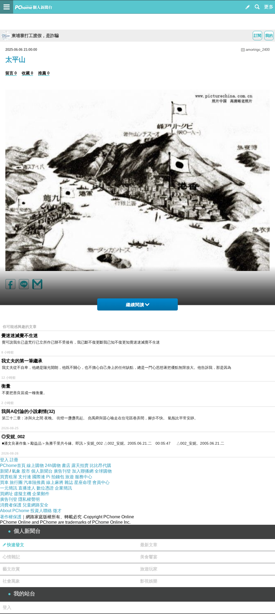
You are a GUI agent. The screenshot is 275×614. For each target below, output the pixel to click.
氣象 (16, 471)
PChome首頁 (13, 465)
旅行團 (16, 482)
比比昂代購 (100, 465)
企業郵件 (40, 493)
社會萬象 (11, 581)
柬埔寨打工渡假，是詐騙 (35, 35)
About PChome (14, 510)
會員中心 (101, 482)
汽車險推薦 (34, 482)
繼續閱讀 (135, 304)
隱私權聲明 (29, 499)
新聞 (4, 471)
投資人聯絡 (41, 510)
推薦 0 (43, 73)
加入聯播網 (82, 471)
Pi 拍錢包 (55, 476)
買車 (4, 482)
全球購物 (103, 471)
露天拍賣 (80, 465)
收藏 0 (27, 73)
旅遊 (69, 476)
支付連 (24, 476)
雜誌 (68, 482)
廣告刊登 (62, 471)
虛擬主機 (22, 493)
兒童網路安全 (35, 505)
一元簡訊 (8, 488)
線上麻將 (54, 482)
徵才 (57, 510)
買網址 (6, 493)
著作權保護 (10, 517)
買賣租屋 (8, 476)
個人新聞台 (42, 471)
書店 (66, 465)
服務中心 (83, 476)
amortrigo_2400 (258, 50)
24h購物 (53, 465)
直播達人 (26, 488)
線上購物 (35, 465)
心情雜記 (11, 557)
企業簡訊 (63, 488)
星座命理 (82, 482)
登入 (4, 460)
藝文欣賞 (11, 569)
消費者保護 (10, 505)
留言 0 (11, 73)
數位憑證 (45, 488)
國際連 (38, 476)
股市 (25, 471)
